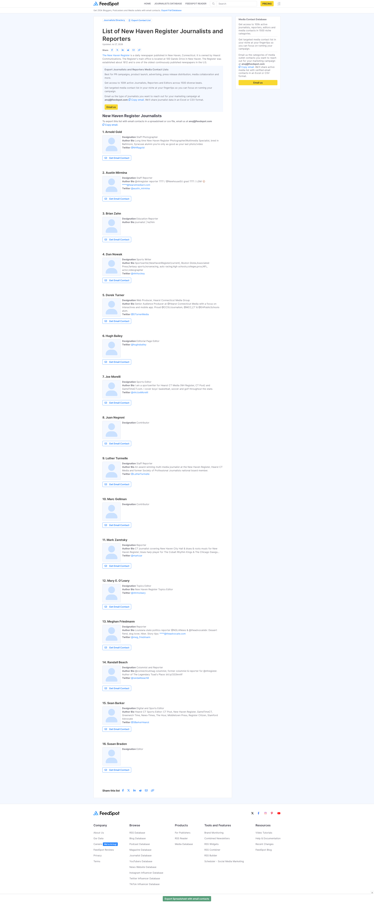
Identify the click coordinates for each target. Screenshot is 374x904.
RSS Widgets (211, 844)
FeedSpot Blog (264, 849)
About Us (99, 832)
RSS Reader (181, 838)
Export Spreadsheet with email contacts (187, 898)
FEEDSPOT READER (195, 3)
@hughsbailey (138, 344)
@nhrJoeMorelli (139, 392)
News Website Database (142, 867)
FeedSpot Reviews (104, 849)
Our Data (98, 838)
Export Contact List (141, 20)
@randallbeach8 (140, 677)
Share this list (111, 790)
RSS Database (137, 832)
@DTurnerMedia (140, 314)
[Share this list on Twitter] (117, 50)
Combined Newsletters (217, 838)
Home (147, 3)
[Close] (372, 892)
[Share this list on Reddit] (128, 50)
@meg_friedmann (140, 637)
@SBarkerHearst (140, 722)
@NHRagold (137, 147)
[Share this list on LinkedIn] (122, 50)
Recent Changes (264, 844)
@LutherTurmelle (140, 473)
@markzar (136, 555)
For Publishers (182, 832)
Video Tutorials (264, 832)
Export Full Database (171, 10)
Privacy (98, 855)
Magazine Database (140, 849)
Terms (97, 861)
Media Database (184, 844)
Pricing (267, 3)
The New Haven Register (116, 55)
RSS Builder (210, 855)
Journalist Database (140, 855)
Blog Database (137, 838)
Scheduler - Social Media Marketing (224, 861)
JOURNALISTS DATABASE (168, 3)
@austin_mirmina (140, 188)
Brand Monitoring (214, 832)
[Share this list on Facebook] (112, 50)
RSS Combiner (212, 849)
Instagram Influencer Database (146, 872)
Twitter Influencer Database (144, 878)
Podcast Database (139, 844)
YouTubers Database (140, 861)
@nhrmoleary (138, 592)
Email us (111, 107)
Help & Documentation (268, 838)
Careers (105, 844)
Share (105, 50)
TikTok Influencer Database (144, 884)
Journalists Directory (114, 20)
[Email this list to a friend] (133, 50)
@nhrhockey (138, 273)
